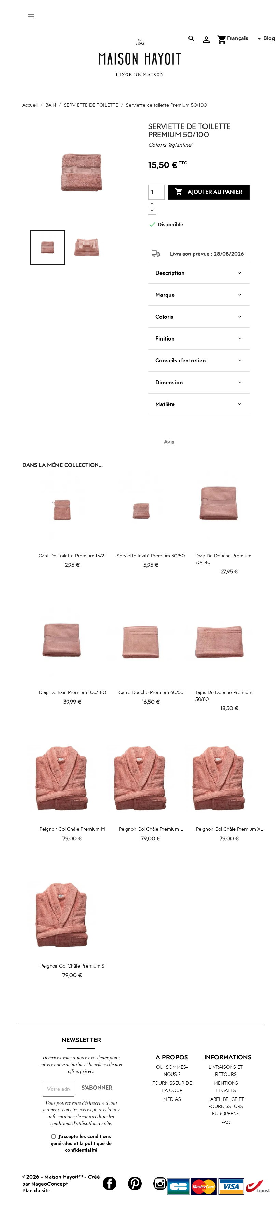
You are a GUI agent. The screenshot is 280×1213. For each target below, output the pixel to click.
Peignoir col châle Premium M (72, 829)
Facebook (109, 1183)
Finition (165, 338)
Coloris (164, 316)
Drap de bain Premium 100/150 (72, 692)
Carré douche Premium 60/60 (150, 692)
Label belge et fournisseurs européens (225, 1106)
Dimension (169, 382)
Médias (172, 1099)
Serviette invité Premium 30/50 (151, 555)
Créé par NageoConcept (61, 1180)
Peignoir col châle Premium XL (229, 829)
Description (170, 273)
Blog (269, 38)
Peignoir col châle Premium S (72, 966)
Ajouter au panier (208, 192)
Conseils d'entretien (180, 360)
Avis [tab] (169, 441)
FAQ (225, 1122)
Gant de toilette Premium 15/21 (72, 555)
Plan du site (36, 1190)
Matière (165, 404)
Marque (165, 294)
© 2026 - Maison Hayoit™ (53, 1176)
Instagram (160, 1183)
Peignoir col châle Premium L (151, 829)
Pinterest (135, 1183)
